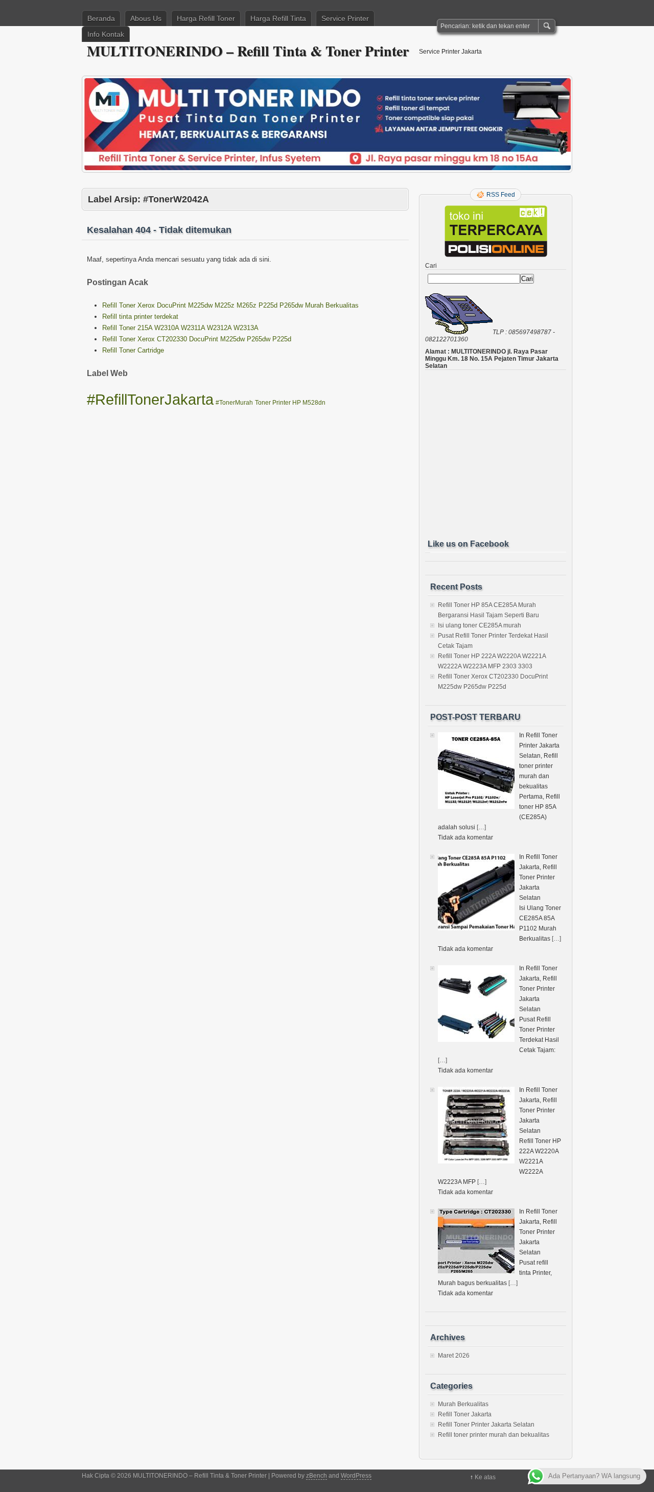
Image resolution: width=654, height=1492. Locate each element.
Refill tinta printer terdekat (140, 316)
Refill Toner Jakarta (465, 1414)
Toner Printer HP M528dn (290, 402)
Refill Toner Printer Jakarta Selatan (486, 1424)
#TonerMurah (234, 402)
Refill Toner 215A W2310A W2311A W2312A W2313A (180, 328)
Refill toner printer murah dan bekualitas (493, 1434)
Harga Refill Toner (206, 18)
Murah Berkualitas (463, 1404)
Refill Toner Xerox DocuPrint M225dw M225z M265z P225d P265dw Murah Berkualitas (230, 305)
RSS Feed (500, 194)
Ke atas (485, 1477)
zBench (316, 1475)
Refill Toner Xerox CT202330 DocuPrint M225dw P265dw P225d (196, 339)
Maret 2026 (454, 1355)
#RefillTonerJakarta (150, 399)
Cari (431, 265)
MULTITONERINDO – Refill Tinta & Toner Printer (248, 50)
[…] (481, 827)
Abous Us (145, 18)
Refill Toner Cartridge (133, 350)
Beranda (101, 18)
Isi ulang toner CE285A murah (479, 625)
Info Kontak (105, 34)
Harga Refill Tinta (278, 18)
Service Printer (345, 18)
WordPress (356, 1475)
